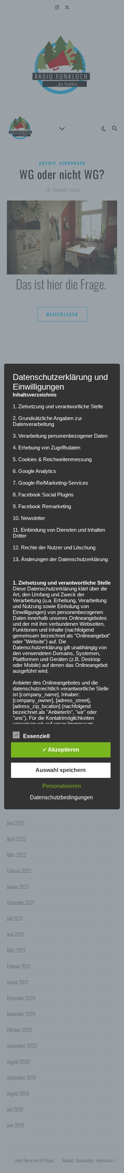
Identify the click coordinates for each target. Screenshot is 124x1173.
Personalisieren (61, 786)
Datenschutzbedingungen (61, 797)
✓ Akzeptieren (60, 750)
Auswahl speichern (60, 770)
